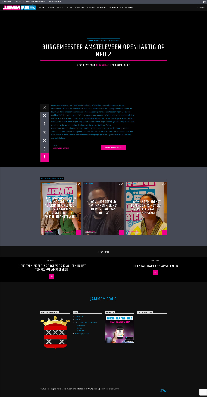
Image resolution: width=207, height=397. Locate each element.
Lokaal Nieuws (93, 40)
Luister (202, 7)
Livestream (7, 2)
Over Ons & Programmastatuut (35, 2)
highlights (46, 184)
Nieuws (52, 7)
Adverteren (81, 325)
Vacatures (80, 331)
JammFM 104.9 (103, 299)
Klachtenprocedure (55, 2)
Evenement (103, 7)
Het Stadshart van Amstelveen (155, 266)
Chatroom (80, 7)
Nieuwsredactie (103, 65)
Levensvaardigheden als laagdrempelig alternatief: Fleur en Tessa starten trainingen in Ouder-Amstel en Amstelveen (61, 207)
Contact (79, 328)
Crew (71, 7)
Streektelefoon (117, 7)
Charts (130, 7)
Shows (62, 7)
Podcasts (18, 2)
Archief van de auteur (113, 147)
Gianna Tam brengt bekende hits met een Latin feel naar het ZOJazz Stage (146, 207)
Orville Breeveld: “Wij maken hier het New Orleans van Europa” (103, 207)
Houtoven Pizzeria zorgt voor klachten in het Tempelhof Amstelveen (52, 267)
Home (43, 7)
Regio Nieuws (114, 40)
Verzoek (92, 7)
